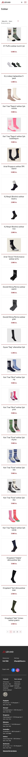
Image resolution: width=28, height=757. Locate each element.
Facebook (13, 670)
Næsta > (20, 631)
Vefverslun (6, 682)
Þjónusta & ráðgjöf (8, 686)
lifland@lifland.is (19, 661)
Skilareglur (17, 684)
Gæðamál (5, 688)
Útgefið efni (17, 688)
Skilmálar (17, 686)
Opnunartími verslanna (10, 751)
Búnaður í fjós (7, 684)
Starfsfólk (17, 682)
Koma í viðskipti (7, 690)
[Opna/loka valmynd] (25, 2)
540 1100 (5, 661)
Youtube (18, 670)
